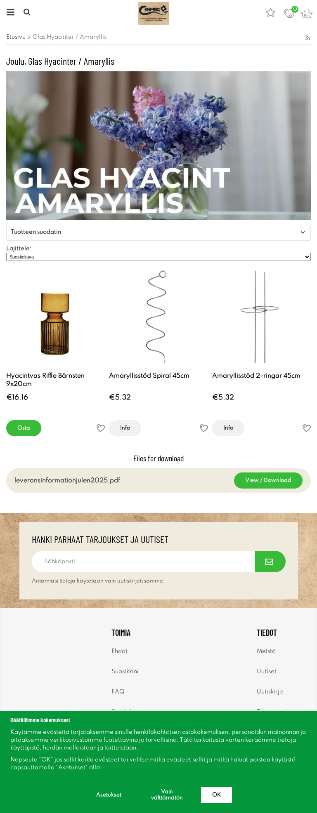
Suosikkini (125, 671)
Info (125, 428)
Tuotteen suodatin (36, 232)
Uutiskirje (270, 692)
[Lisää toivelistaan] (101, 428)
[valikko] (9, 13)
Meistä (266, 651)
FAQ (118, 692)
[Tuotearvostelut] (270, 13)
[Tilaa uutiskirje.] (270, 561)
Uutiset (267, 671)
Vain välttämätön (167, 795)
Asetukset (108, 795)
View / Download (268, 480)
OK (216, 795)
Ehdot (119, 651)
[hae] (28, 13)
